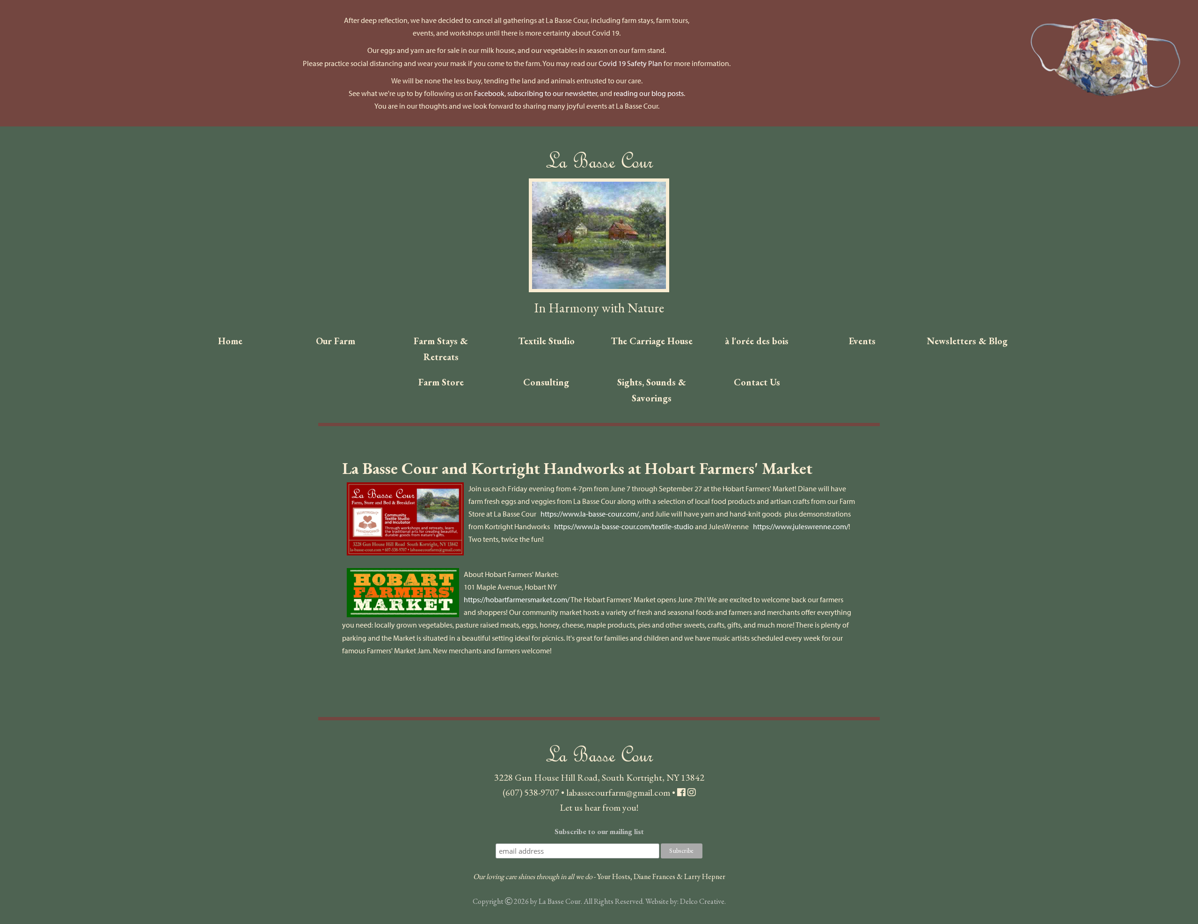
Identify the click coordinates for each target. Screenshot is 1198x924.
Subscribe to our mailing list (599, 831)
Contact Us (757, 382)
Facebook (489, 93)
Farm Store (441, 382)
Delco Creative (702, 901)
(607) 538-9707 (531, 792)
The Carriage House (652, 341)
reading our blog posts (649, 93)
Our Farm (335, 341)
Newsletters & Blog (967, 341)
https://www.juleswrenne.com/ (800, 526)
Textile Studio (546, 341)
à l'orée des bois (757, 341)
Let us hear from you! (599, 807)
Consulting (546, 382)
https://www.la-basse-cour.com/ (590, 513)
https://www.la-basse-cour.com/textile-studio (624, 526)
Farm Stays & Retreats (441, 349)
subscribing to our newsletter (552, 93)
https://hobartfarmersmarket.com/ (517, 599)
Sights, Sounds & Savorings (651, 390)
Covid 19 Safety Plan (630, 63)
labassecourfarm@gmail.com (618, 792)
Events (862, 341)
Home (230, 341)
